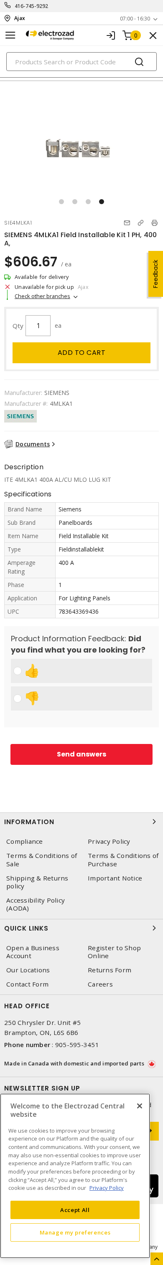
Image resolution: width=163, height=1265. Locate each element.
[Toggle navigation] (10, 35)
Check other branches (42, 296)
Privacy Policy (109, 841)
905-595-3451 (77, 1044)
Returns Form (109, 970)
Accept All (75, 1210)
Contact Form (27, 984)
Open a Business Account (32, 952)
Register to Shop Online (114, 952)
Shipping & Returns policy (37, 882)
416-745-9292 (31, 6)
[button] (61, 201)
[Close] (139, 1106)
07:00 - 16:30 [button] (135, 18)
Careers (100, 984)
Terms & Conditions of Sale (41, 860)
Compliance (24, 841)
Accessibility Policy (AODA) (35, 904)
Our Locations (28, 970)
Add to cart (82, 352)
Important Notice (115, 878)
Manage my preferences (75, 1232)
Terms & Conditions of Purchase (123, 860)
